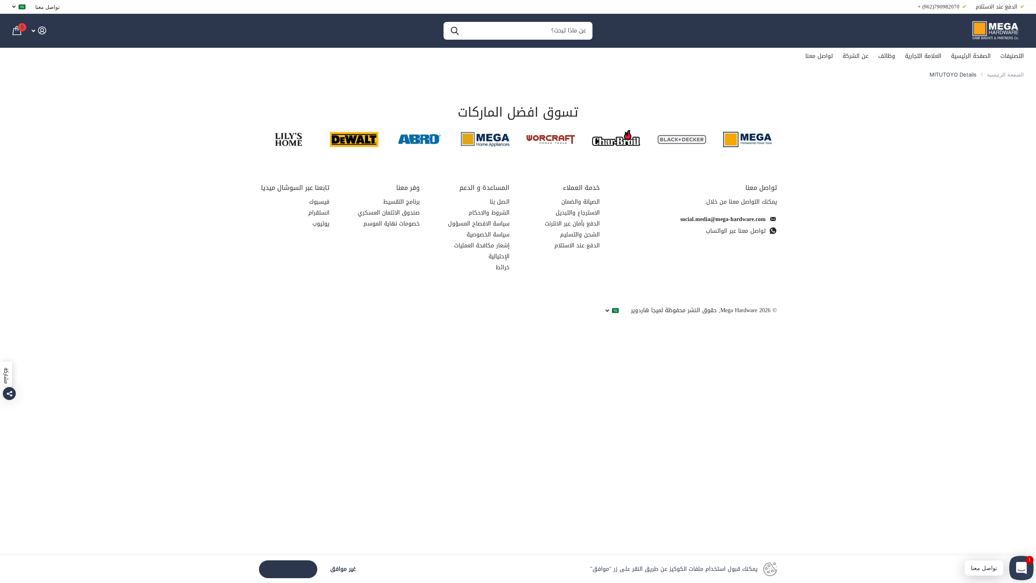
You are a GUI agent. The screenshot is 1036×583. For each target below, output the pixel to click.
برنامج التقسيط (401, 201)
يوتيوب (320, 223)
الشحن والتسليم (580, 234)
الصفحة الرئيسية (971, 56)
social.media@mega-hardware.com (723, 219)
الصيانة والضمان (580, 201)
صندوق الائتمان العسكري (389, 212)
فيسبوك (319, 201)
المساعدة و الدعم (484, 187)
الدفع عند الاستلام (577, 245)
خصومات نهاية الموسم (391, 223)
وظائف (886, 56)
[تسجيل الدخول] (38, 30)
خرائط (503, 267)
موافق (288, 569)
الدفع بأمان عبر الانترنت (572, 223)
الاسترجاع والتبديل (578, 212)
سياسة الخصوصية (488, 234)
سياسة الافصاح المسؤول (479, 223)
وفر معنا (408, 187)
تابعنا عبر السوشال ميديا (295, 187)
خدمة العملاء (581, 187)
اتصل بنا (500, 201)
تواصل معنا (47, 7)
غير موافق (343, 569)
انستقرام (318, 212)
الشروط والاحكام (489, 212)
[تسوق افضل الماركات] (747, 139)
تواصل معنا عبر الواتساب (736, 231)
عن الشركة (855, 56)
